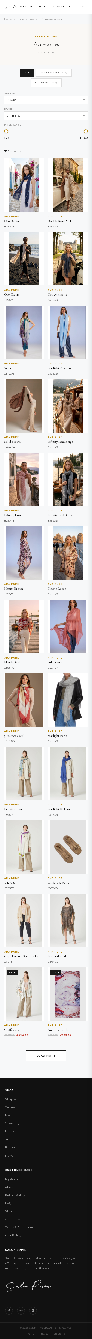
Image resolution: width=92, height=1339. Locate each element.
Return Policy (15, 1195)
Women (26, 6)
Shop (21, 19)
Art (7, 1139)
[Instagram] (21, 1311)
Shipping (11, 1211)
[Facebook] (9, 1311)
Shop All (11, 1099)
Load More (46, 1055)
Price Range (13, 125)
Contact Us (13, 1219)
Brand (8, 109)
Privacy (44, 1333)
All (27, 72)
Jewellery (62, 6)
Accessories (53, 72)
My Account (14, 1179)
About (9, 1187)
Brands (10, 1147)
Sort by (10, 93)
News (9, 1155)
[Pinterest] (33, 1311)
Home (82, 6)
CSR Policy (13, 1235)
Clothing (46, 82)
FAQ (8, 1203)
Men (42, 6)
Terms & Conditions (19, 1227)
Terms (30, 1333)
